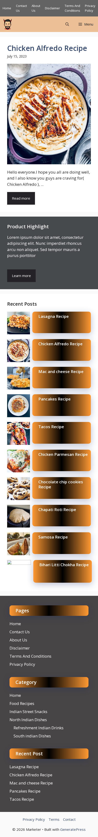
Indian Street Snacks (28, 711)
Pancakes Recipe (54, 399)
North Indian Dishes (28, 719)
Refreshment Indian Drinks (39, 727)
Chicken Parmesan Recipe (63, 454)
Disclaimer (52, 8)
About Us (18, 640)
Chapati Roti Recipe (57, 509)
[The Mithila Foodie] (7, 24)
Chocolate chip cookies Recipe (60, 484)
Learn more (21, 275)
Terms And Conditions (72, 8)
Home (7, 8)
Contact (69, 819)
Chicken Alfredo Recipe (47, 48)
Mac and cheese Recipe (60, 371)
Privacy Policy (90, 8)
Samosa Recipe (53, 537)
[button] (67, 24)
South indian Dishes (32, 736)
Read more (21, 198)
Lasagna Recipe (53, 316)
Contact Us (20, 631)
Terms (54, 819)
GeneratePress (73, 829)
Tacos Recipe (51, 426)
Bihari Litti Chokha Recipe (64, 564)
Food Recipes (22, 703)
